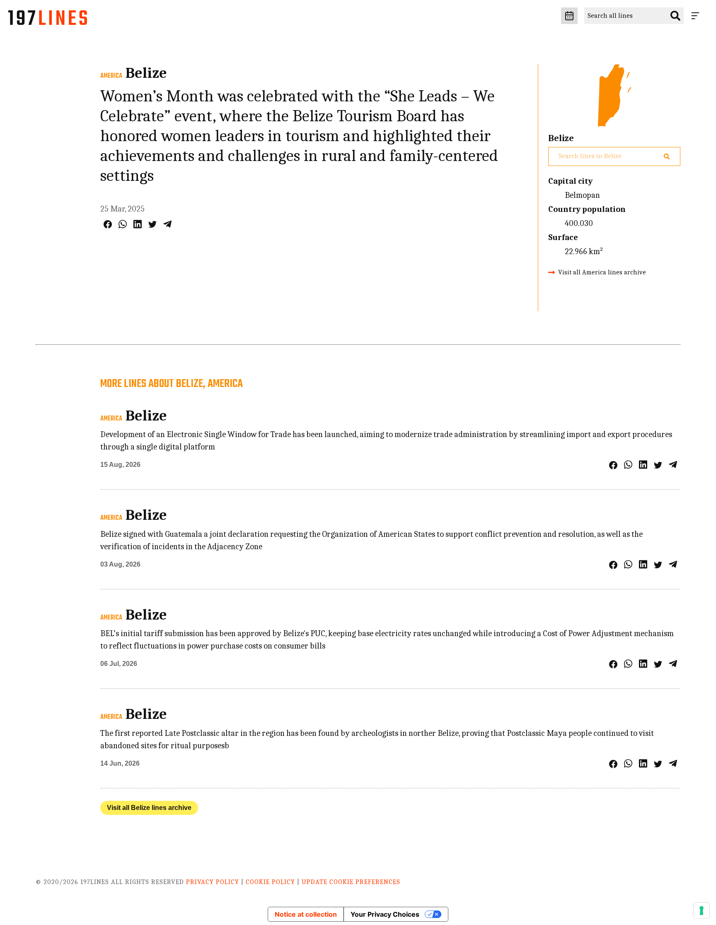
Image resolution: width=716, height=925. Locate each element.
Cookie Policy (270, 882)
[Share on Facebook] (108, 224)
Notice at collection (306, 914)
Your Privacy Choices (385, 914)
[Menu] (697, 15)
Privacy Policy (212, 882)
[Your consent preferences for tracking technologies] (701, 910)
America (111, 76)
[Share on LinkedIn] (137, 224)
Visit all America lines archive (602, 272)
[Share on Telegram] (167, 224)
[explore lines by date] (569, 15)
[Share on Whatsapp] (123, 224)
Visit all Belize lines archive (149, 807)
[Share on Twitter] (152, 224)
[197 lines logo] (47, 20)
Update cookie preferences (351, 882)
